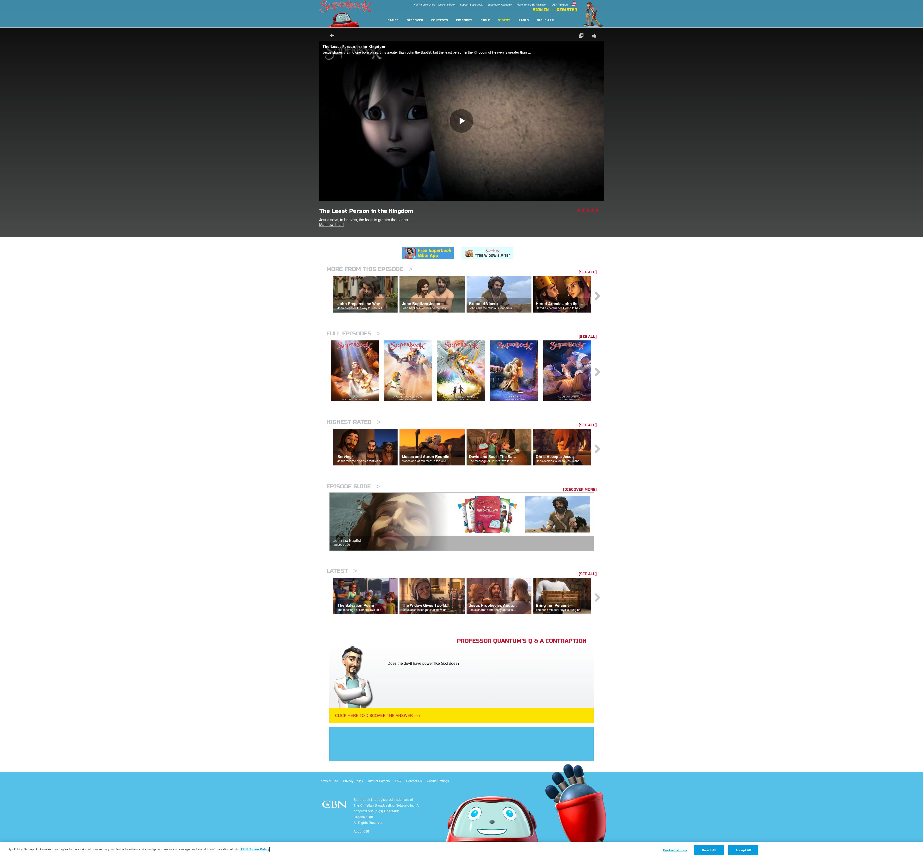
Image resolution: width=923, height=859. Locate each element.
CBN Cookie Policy (255, 849)
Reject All (709, 850)
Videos (504, 20)
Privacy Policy (353, 780)
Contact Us (414, 780)
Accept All (743, 850)
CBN (335, 805)
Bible (485, 20)
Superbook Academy (499, 4)
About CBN (362, 831)
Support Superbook (471, 4)
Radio (523, 20)
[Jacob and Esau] (569, 370)
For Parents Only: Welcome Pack (434, 4)
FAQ (398, 780)
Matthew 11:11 (331, 224)
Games (393, 20)
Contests (439, 20)
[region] (461, 850)
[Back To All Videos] (330, 36)
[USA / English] (564, 0)
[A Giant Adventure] (410, 370)
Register (567, 10)
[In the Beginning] (463, 370)
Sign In (541, 10)
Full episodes (353, 333)
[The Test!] (516, 370)
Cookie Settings (438, 780)
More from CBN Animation (532, 4)
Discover (415, 20)
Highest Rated (353, 422)
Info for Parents (379, 780)
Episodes (464, 20)
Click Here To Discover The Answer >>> (377, 715)
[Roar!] (357, 370)
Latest (341, 571)
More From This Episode (369, 269)
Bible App (545, 20)
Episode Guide (353, 486)
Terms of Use (328, 780)
